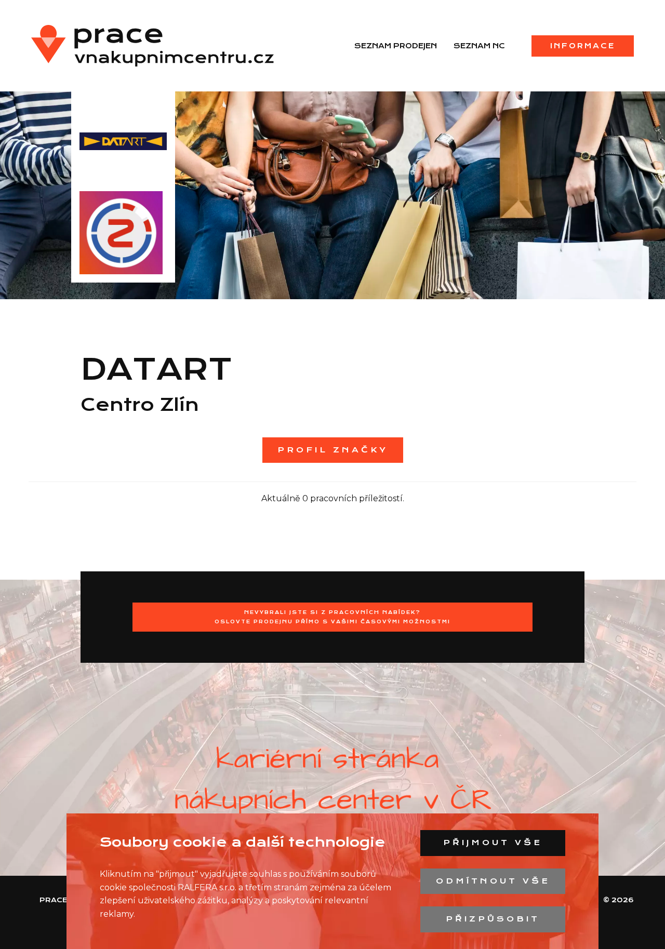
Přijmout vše (492, 842)
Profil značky (332, 450)
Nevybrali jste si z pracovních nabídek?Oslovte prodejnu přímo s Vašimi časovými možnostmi (332, 616)
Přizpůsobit (493, 919)
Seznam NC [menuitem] (479, 46)
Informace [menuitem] (582, 46)
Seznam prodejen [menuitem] (395, 46)
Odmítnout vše (493, 881)
